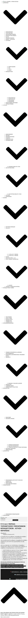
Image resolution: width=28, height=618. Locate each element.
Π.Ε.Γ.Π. (9, 69)
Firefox (23, 614)
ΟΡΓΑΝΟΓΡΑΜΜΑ (9, 104)
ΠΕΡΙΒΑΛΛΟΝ (9, 320)
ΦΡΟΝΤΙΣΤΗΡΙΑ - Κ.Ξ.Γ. (11, 258)
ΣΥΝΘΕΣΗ (8, 138)
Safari (5, 615)
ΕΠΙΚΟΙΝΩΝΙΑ (6, 515)
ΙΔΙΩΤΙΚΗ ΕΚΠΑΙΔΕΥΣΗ (13, 446)
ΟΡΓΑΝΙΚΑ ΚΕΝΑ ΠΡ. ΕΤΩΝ (14, 166)
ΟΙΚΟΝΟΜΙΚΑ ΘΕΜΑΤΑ (11, 34)
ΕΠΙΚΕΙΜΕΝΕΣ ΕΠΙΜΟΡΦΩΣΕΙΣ (12, 514)
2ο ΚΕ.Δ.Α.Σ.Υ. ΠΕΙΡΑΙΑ (13, 255)
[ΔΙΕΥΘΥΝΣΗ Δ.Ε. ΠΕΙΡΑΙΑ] (4, 517)
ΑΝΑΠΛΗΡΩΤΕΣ (11, 99)
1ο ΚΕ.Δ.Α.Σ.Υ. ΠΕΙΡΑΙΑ (13, 254)
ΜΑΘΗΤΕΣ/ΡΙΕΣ (9, 449)
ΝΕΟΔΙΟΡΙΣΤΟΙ (11, 97)
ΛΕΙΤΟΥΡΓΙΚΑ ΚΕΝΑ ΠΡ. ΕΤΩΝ (14, 194)
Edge (10, 615)
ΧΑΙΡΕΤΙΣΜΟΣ (9, 482)
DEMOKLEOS (8, 384)
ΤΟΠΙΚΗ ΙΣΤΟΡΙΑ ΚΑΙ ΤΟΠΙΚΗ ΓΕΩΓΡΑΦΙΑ (17, 447)
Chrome (2, 615)
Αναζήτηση (3, 518)
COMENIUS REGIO (10, 385)
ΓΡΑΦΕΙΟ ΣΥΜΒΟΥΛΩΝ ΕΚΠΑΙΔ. (13, 286)
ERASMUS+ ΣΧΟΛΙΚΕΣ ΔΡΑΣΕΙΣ (15, 383)
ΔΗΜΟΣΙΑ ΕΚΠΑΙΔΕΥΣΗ (13, 444)
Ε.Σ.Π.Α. (7, 36)
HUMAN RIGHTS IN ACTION (12, 387)
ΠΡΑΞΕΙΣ (8, 135)
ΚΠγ (9, 68)
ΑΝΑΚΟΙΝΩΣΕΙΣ (9, 31)
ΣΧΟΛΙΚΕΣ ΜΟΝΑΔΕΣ (10, 226)
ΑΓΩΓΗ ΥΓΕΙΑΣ (9, 318)
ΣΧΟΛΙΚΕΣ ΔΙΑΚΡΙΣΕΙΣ (11, 448)
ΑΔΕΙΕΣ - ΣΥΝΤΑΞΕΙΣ (10, 39)
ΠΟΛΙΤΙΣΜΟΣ (9, 317)
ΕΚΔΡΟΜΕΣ (8, 417)
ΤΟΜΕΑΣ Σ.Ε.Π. (9, 321)
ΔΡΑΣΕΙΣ (10, 285)
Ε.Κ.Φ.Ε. (7, 256)
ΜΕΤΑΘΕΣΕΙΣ (11, 101)
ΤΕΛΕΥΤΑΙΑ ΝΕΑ (9, 33)
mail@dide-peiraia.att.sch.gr (21, 574)
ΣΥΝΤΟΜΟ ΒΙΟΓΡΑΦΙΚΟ (11, 483)
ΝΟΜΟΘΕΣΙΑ (8, 196)
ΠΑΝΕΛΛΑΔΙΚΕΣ (11, 66)
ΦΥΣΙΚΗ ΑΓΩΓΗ (9, 319)
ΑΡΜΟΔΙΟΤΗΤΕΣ (9, 139)
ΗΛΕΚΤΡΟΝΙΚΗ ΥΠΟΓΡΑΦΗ (12, 102)
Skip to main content (5, 616)
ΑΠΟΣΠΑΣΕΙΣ (11, 100)
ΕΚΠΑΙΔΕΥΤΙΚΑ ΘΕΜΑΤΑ (11, 35)
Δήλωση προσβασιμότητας (21, 579)
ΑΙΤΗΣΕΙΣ (8, 195)
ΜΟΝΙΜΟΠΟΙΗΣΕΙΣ (10, 136)
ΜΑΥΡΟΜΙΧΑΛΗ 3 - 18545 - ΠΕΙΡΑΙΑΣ (19, 571)
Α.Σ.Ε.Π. (9, 70)
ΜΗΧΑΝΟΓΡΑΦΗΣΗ (10, 38)
